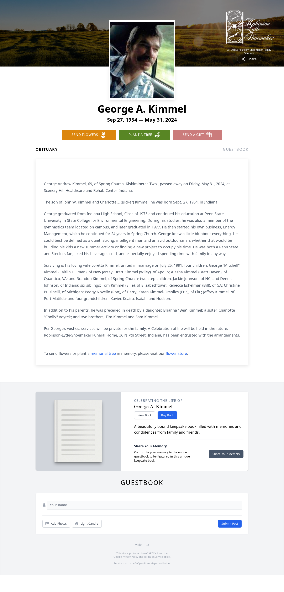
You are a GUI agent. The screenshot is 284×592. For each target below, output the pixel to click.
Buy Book (167, 415)
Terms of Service (153, 557)
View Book (145, 415)
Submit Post (229, 523)
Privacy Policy (130, 557)
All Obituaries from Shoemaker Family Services (249, 51)
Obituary (47, 149)
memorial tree (103, 353)
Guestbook (235, 149)
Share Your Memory (226, 454)
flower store (176, 353)
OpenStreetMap (146, 563)
